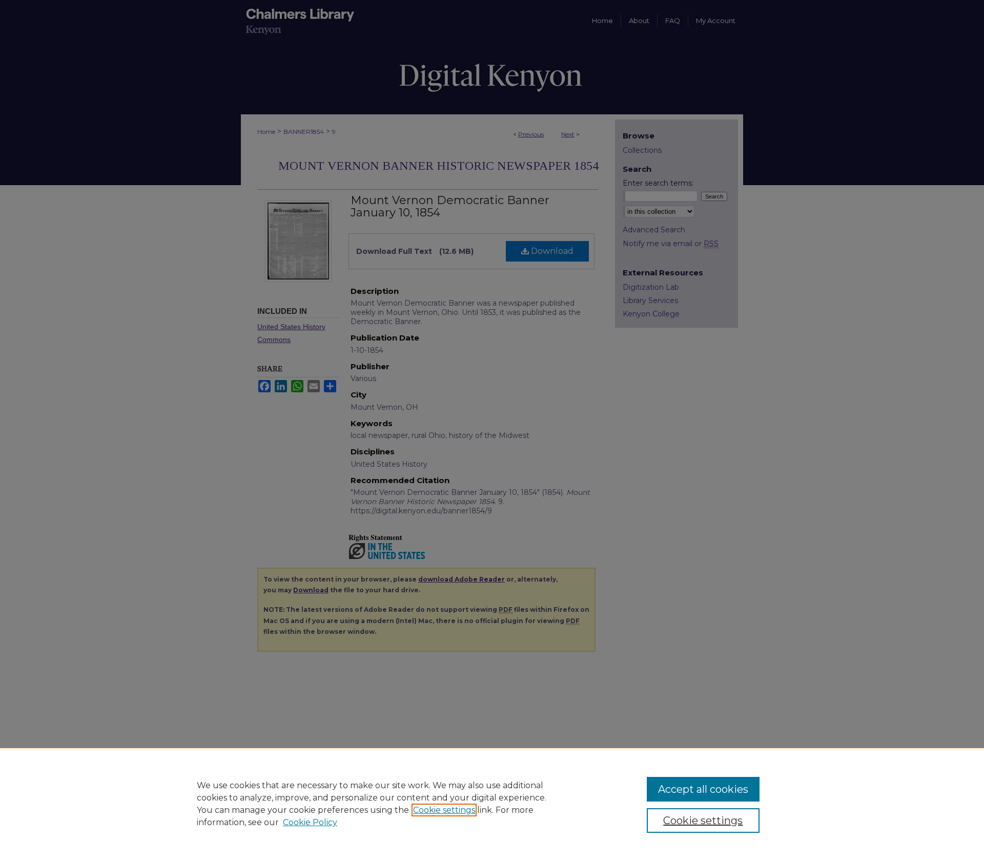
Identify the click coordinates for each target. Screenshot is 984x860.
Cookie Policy (310, 822)
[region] (492, 803)
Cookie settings (444, 810)
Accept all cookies (703, 789)
